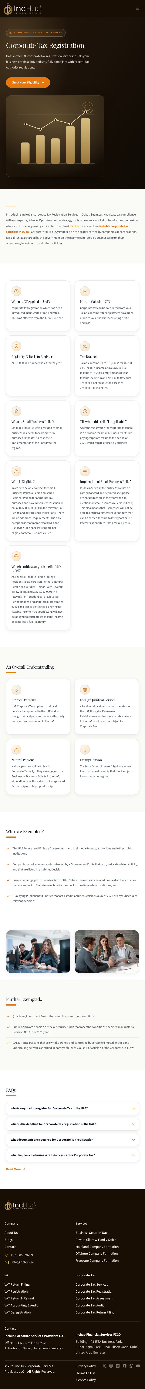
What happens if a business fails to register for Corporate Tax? (53, 1155)
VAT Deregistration (18, 1312)
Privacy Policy (86, 1366)
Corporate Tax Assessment (94, 1298)
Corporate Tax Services (92, 1284)
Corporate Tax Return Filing (95, 1312)
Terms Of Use (86, 1373)
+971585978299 (22, 1255)
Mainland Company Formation (97, 1246)
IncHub (74, 226)
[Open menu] (137, 9)
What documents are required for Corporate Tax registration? (53, 1139)
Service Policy (86, 1380)
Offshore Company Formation (97, 1253)
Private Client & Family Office (96, 1239)
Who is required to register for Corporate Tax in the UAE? (49, 1108)
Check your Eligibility (25, 82)
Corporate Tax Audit (90, 1305)
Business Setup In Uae (92, 1232)
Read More (13, 1169)
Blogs (9, 1239)
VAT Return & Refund (19, 1298)
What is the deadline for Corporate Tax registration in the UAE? (53, 1124)
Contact (10, 1246)
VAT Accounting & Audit (21, 1305)
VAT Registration (16, 1291)
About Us (11, 1232)
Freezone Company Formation (97, 1260)
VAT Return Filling (17, 1284)
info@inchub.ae (23, 1262)
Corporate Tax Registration (94, 1291)
